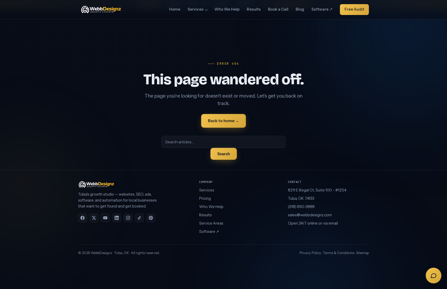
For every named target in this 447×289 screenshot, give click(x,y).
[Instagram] (128, 217)
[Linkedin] (116, 217)
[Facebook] (82, 217)
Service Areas (211, 223)
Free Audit (354, 9)
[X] (94, 217)
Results (254, 9)
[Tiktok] (139, 217)
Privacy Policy (310, 253)
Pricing (205, 198)
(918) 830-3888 (301, 206)
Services (196, 9)
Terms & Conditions (338, 253)
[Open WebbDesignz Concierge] (433, 275)
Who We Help (227, 9)
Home (174, 9)
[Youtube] (105, 217)
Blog (300, 9)
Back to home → (223, 120)
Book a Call (278, 9)
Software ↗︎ (322, 9)
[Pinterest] (150, 217)
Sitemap (362, 253)
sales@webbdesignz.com (310, 215)
